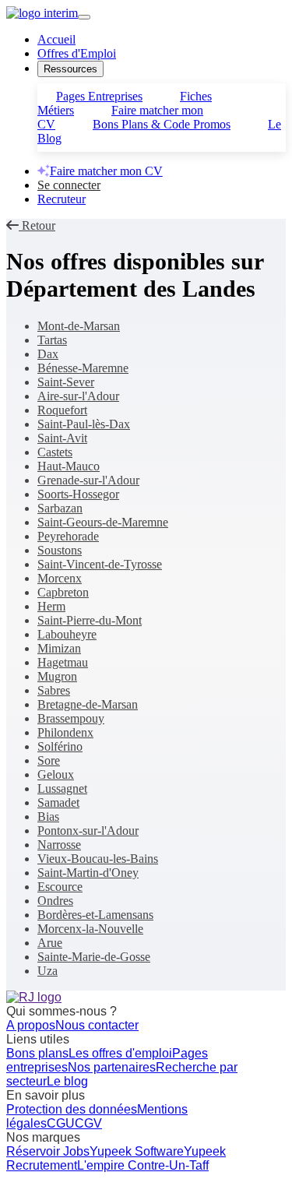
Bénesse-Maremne (82, 368)
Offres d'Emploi (76, 53)
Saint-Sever (65, 382)
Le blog (67, 1081)
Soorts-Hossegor (78, 494)
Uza (47, 970)
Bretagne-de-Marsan (87, 704)
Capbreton (63, 592)
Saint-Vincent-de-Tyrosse (99, 564)
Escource (60, 886)
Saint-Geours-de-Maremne (102, 522)
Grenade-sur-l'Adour (88, 480)
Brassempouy (70, 718)
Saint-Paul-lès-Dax (83, 424)
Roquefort (62, 410)
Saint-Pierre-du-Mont (89, 620)
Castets (54, 452)
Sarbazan (60, 508)
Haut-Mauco (68, 466)
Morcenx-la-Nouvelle (90, 928)
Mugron (57, 676)
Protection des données (71, 1109)
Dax (47, 354)
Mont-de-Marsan (78, 326)
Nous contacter (97, 1025)
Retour (37, 225)
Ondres (55, 900)
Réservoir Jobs (48, 1151)
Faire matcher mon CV (106, 171)
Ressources (70, 69)
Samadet (58, 802)
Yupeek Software (137, 1151)
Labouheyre (67, 634)
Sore (48, 760)
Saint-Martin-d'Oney (88, 872)
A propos (30, 1025)
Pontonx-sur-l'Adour (88, 830)
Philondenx (65, 732)
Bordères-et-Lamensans (95, 914)
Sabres (53, 690)
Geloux (55, 774)
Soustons (59, 550)
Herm (51, 606)
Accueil (56, 39)
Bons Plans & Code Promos (161, 124)
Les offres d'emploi (120, 1053)
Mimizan (59, 648)
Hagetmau (62, 662)
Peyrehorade (68, 536)
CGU (61, 1123)
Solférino (60, 746)
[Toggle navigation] (84, 17)
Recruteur (61, 199)
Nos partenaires (112, 1067)
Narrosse (59, 844)
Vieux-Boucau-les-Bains (97, 858)
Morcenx (59, 578)
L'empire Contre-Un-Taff (143, 1165)
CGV (88, 1123)
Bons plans (37, 1053)
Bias (48, 816)
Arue (49, 942)
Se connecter (68, 185)
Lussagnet (62, 788)
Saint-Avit (62, 438)
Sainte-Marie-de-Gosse (93, 956)
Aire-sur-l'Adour (78, 396)
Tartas (52, 340)
